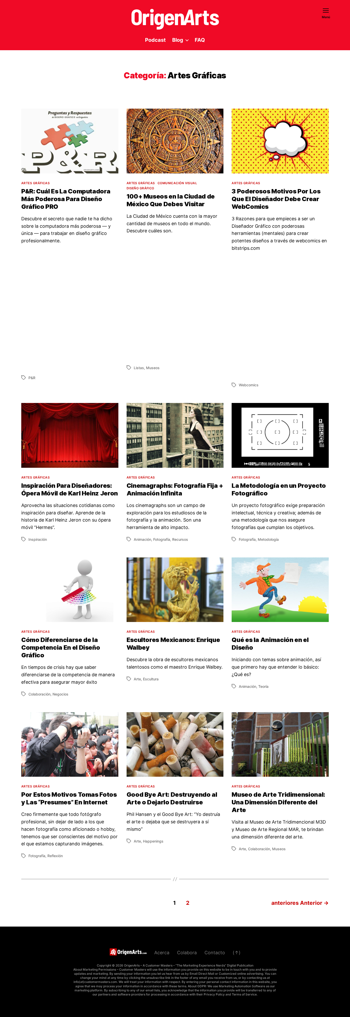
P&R (31, 378)
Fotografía (161, 539)
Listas (139, 368)
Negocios (60, 694)
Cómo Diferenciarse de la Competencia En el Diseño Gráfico (60, 647)
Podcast (155, 40)
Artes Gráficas (35, 183)
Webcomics (249, 385)
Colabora (187, 952)
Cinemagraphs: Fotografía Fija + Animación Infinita (175, 489)
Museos (153, 368)
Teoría (263, 686)
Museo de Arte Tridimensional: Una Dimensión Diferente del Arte (278, 802)
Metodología (268, 539)
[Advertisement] (69, 309)
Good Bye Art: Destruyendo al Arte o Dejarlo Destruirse (172, 798)
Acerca (161, 952)
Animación (142, 539)
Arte (137, 679)
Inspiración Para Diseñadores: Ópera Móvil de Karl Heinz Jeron (69, 489)
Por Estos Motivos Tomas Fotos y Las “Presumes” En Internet (69, 798)
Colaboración (39, 694)
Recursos (180, 539)
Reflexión (55, 856)
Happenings (153, 841)
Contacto (214, 952)
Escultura (151, 679)
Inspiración (37, 539)
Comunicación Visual (177, 183)
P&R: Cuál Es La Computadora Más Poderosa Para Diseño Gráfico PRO (65, 199)
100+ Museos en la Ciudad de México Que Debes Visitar (171, 200)
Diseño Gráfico (140, 188)
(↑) (237, 952)
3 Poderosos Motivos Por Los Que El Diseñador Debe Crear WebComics (276, 199)
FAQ (200, 40)
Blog (177, 40)
